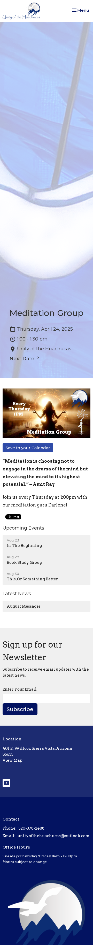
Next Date (23, 359)
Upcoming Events (23, 528)
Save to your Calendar (28, 447)
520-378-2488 (31, 828)
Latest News (17, 593)
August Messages (24, 606)
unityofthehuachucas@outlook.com (54, 835)
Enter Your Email (20, 689)
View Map (12, 760)
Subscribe (20, 709)
